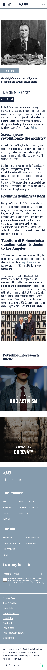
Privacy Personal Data (11, 613)
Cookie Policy (8, 618)
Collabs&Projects (11, 543)
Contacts (23, 513)
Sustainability (32, 537)
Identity (7, 555)
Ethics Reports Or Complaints (13, 632)
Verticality (8, 513)
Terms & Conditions (10, 603)
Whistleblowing (8, 637)
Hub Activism (9, 549)
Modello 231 (7, 622)
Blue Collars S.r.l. (27, 501)
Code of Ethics (8, 627)
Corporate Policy (9, 598)
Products (7, 537)
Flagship (7, 507)
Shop (5, 501)
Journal (6, 519)
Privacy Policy (8, 608)
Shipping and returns (29, 507)
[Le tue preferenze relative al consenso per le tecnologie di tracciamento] (42, 665)
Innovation (31, 543)
